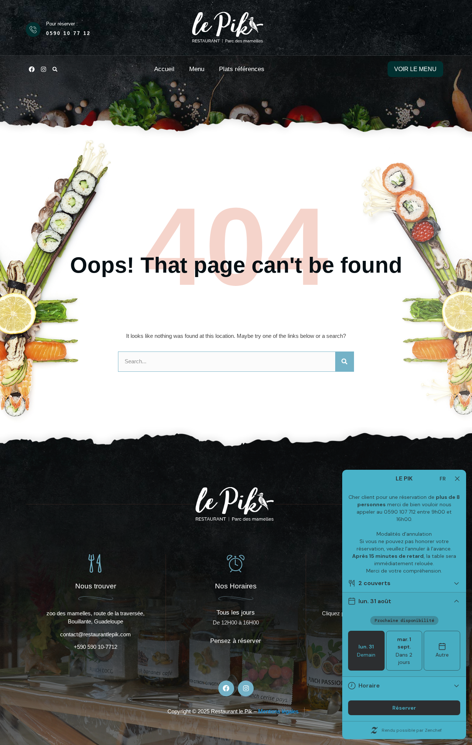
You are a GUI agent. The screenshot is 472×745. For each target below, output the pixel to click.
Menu (196, 69)
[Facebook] (32, 69)
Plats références (241, 69)
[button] (54, 69)
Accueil (164, 69)
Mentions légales (278, 711)
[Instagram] (43, 69)
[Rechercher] (344, 361)
